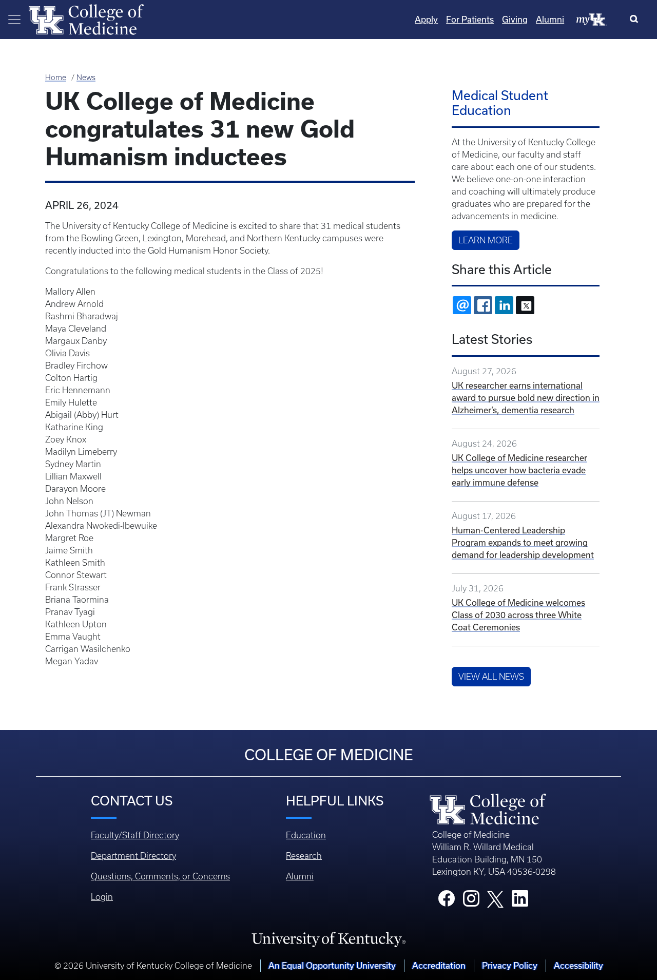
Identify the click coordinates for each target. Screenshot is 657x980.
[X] (525, 305)
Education (306, 835)
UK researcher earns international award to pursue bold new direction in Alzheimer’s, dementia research (526, 398)
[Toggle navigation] (14, 19)
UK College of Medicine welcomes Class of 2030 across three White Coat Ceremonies (518, 615)
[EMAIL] (462, 305)
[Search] (636, 19)
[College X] (495, 898)
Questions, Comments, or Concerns (160, 876)
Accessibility (578, 965)
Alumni (550, 19)
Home (55, 77)
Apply (426, 19)
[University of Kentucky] (328, 938)
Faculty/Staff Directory (135, 835)
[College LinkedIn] (520, 901)
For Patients (470, 19)
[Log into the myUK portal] (591, 19)
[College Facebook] (446, 901)
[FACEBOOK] (483, 305)
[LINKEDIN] (504, 305)
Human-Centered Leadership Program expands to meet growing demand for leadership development (523, 543)
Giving (515, 19)
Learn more (485, 240)
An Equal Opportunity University (332, 965)
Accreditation (439, 965)
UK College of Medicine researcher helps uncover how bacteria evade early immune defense (519, 470)
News (85, 77)
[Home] (86, 18)
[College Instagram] (471, 901)
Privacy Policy (509, 965)
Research (304, 855)
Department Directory (133, 855)
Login (102, 896)
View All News (491, 676)
